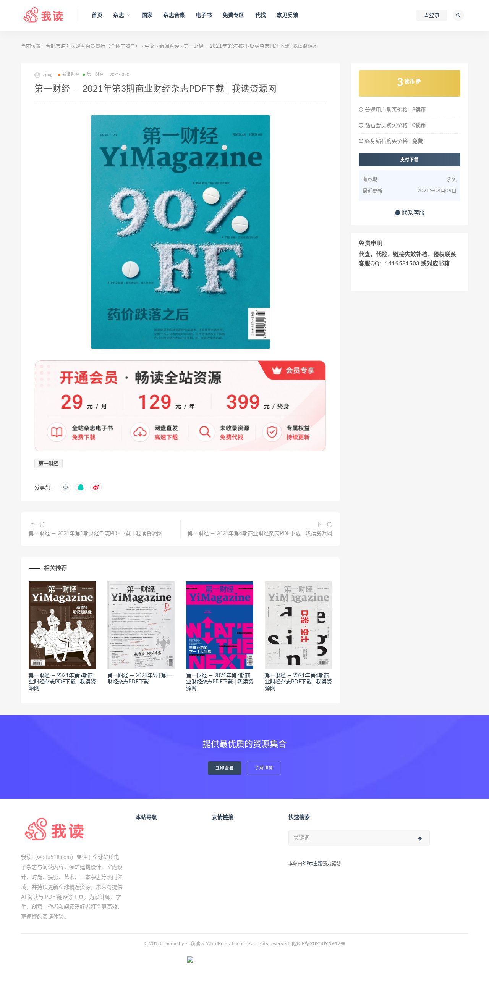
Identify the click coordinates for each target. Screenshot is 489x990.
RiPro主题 (312, 863)
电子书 (204, 15)
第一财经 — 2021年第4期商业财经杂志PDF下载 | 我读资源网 (260, 533)
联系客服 (412, 213)
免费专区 (233, 15)
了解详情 (264, 768)
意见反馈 (287, 15)
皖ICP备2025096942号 (318, 944)
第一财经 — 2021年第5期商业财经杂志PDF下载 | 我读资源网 (62, 682)
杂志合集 (174, 15)
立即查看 (224, 768)
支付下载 (409, 159)
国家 (147, 15)
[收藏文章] (65, 487)
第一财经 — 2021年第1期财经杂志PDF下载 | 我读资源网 (95, 533)
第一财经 (95, 75)
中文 (150, 46)
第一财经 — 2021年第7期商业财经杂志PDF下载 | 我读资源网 (219, 682)
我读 (195, 944)
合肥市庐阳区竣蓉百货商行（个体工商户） (93, 46)
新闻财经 (169, 46)
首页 (97, 15)
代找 (260, 15)
